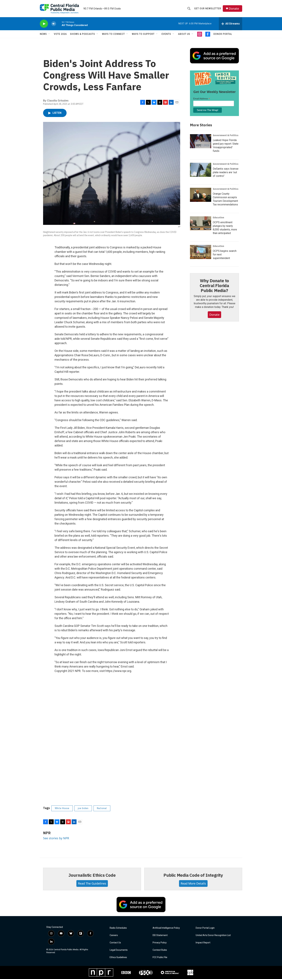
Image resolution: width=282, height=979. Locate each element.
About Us (184, 34)
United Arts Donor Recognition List (213, 935)
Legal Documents (119, 950)
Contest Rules (160, 950)
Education (218, 217)
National (102, 808)
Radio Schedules (118, 928)
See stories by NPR (56, 838)
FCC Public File (160, 957)
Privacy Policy (160, 942)
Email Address (201, 98)
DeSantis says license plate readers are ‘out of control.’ (225, 172)
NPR (47, 832)
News (43, 34)
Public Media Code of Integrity (193, 875)
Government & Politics (225, 135)
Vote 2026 (60, 34)
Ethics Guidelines (118, 957)
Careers (114, 935)
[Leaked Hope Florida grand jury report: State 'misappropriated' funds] (200, 141)
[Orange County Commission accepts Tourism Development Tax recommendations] (200, 195)
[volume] (53, 23)
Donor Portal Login (205, 928)
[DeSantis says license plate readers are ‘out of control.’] (200, 170)
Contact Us (115, 942)
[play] (44, 24)
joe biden (83, 808)
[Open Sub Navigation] (49, 34)
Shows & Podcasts (82, 34)
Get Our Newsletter (207, 8)
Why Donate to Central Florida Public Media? (214, 285)
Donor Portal (222, 34)
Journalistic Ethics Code (92, 875)
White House (62, 808)
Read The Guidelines (92, 883)
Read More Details (193, 883)
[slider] (58, 23)
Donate (234, 8)
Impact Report (203, 942)
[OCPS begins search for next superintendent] (200, 252)
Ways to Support (143, 34)
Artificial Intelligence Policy (166, 928)
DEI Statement (160, 935)
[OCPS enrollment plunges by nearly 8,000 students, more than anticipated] (200, 223)
